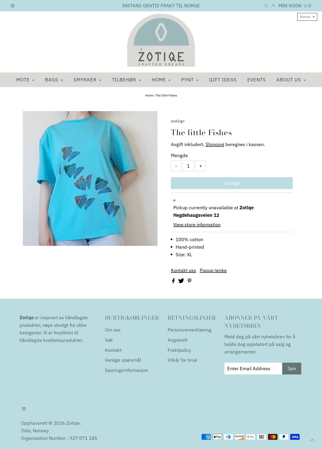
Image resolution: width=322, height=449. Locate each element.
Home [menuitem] (159, 79)
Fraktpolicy (179, 350)
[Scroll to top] (312, 439)
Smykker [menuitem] (86, 79)
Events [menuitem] (256, 79)
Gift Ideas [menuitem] (223, 79)
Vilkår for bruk (182, 360)
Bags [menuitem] (52, 79)
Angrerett (178, 340)
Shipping (215, 144)
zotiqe (73, 423)
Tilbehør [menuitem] (125, 79)
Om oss (113, 330)
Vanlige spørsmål (123, 360)
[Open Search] (266, 5)
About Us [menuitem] (289, 79)
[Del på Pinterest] (189, 281)
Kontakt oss (183, 270)
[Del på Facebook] (174, 281)
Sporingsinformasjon (126, 370)
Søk (109, 340)
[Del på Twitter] (181, 281)
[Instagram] (12, 5)
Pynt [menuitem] (188, 79)
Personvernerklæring (189, 330)
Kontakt (113, 350)
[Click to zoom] (150, 118)
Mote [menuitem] (23, 79)
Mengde (179, 155)
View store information (197, 224)
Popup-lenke (213, 270)
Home (149, 95)
